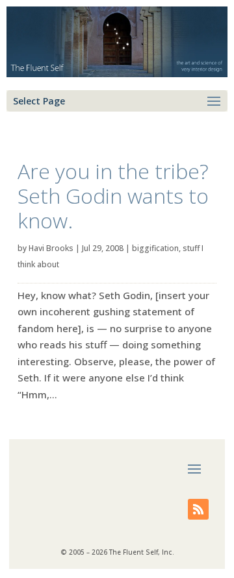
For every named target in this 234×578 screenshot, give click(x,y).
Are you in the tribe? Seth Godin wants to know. (113, 196)
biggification (155, 248)
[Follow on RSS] (198, 509)
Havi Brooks (51, 248)
